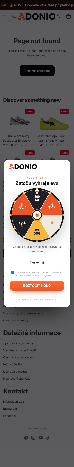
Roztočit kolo (37, 285)
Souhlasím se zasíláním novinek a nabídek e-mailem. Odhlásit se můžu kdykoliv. (39, 273)
